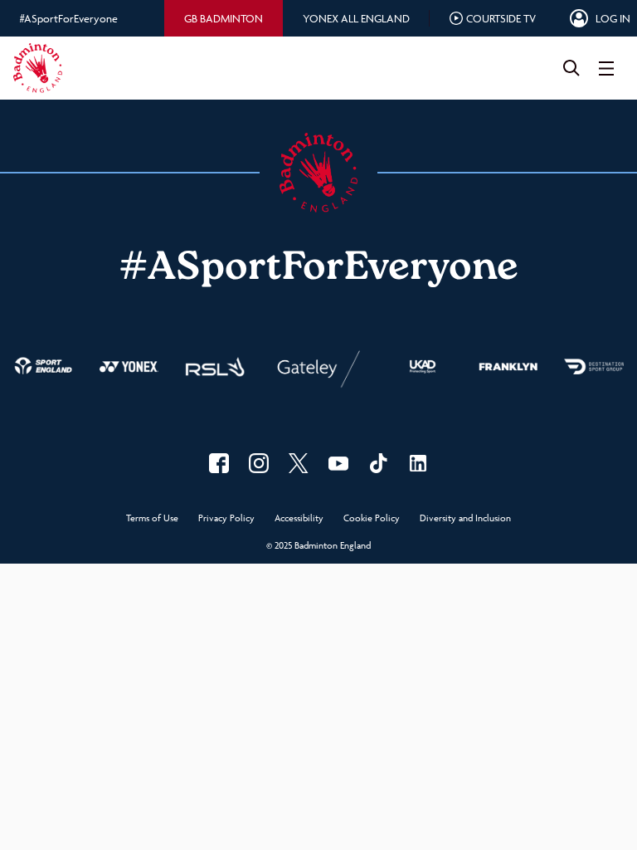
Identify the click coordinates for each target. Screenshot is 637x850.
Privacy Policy (226, 518)
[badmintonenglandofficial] (378, 463)
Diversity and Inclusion (465, 518)
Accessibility (299, 518)
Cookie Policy (371, 518)
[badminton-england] (418, 463)
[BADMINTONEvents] (338, 463)
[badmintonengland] (219, 463)
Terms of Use (152, 518)
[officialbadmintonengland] (259, 463)
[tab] (223, 18)
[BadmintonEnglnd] (299, 463)
